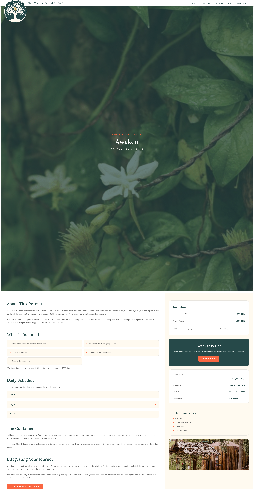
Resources (229, 3)
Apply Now (209, 358)
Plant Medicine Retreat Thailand (45, 3)
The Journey (219, 3)
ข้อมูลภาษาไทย (241, 3)
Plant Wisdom (207, 3)
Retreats (193, 3)
